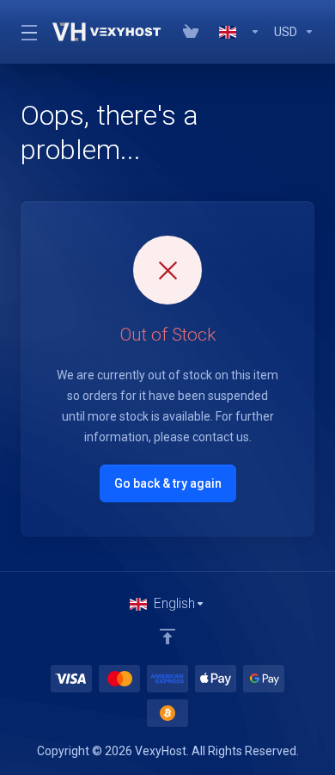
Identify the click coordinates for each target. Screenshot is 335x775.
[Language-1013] (239, 31)
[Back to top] (167, 636)
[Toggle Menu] (26, 31)
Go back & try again (168, 483)
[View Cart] (194, 31)
